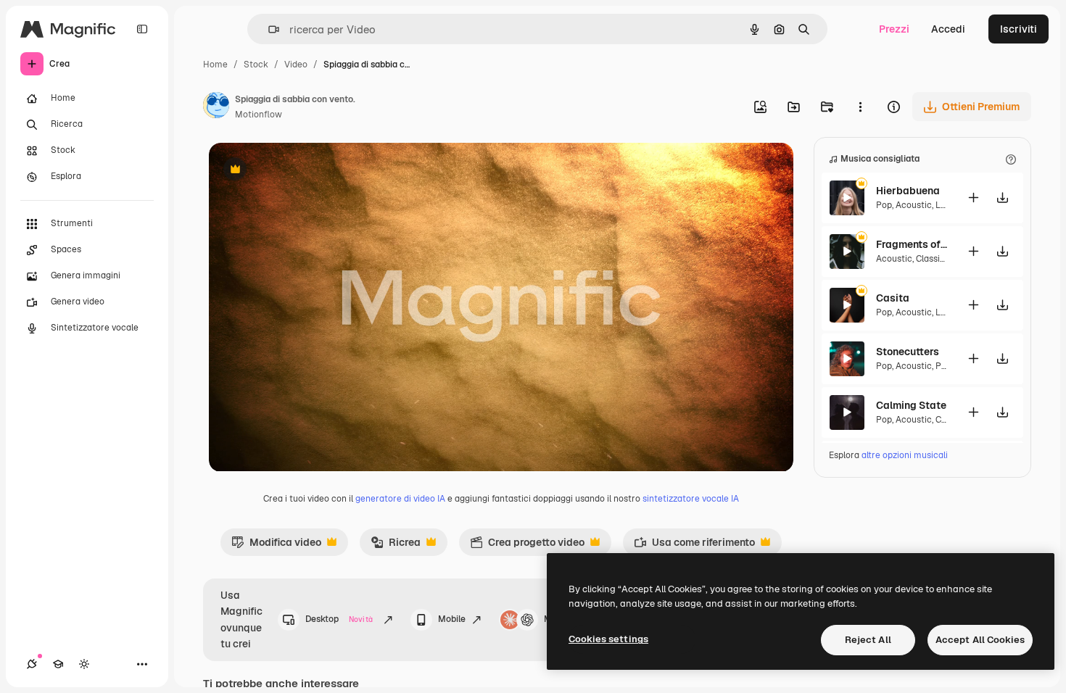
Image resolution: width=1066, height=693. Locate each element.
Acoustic (914, 205)
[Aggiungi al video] (973, 197)
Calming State (911, 405)
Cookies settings (608, 639)
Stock (256, 64)
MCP (554, 619)
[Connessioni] (32, 664)
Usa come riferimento (694, 546)
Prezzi (894, 29)
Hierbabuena (908, 190)
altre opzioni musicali (905, 455)
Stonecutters (907, 351)
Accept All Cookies (980, 640)
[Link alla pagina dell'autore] (216, 107)
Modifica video (276, 546)
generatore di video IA (400, 499)
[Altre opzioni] (860, 106)
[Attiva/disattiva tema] (84, 664)
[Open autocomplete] (268, 29)
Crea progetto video (527, 546)
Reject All (868, 640)
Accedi (948, 29)
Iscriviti (1018, 29)
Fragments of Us (912, 244)
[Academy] (58, 664)
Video (295, 64)
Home (215, 64)
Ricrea (396, 546)
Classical (934, 259)
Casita (892, 297)
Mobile (452, 619)
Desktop (339, 619)
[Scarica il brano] (1002, 197)
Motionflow (258, 114)
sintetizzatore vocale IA (691, 499)
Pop (884, 205)
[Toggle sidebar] (142, 29)
